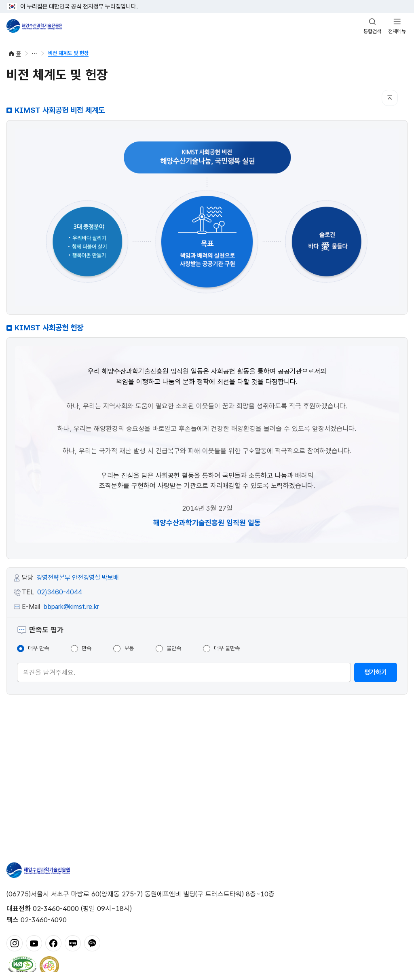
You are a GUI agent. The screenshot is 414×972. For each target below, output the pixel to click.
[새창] (14, 942)
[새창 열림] (22, 965)
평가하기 (375, 672)
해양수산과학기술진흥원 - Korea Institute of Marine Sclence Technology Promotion (34, 26)
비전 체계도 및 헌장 (68, 53)
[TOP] (390, 98)
